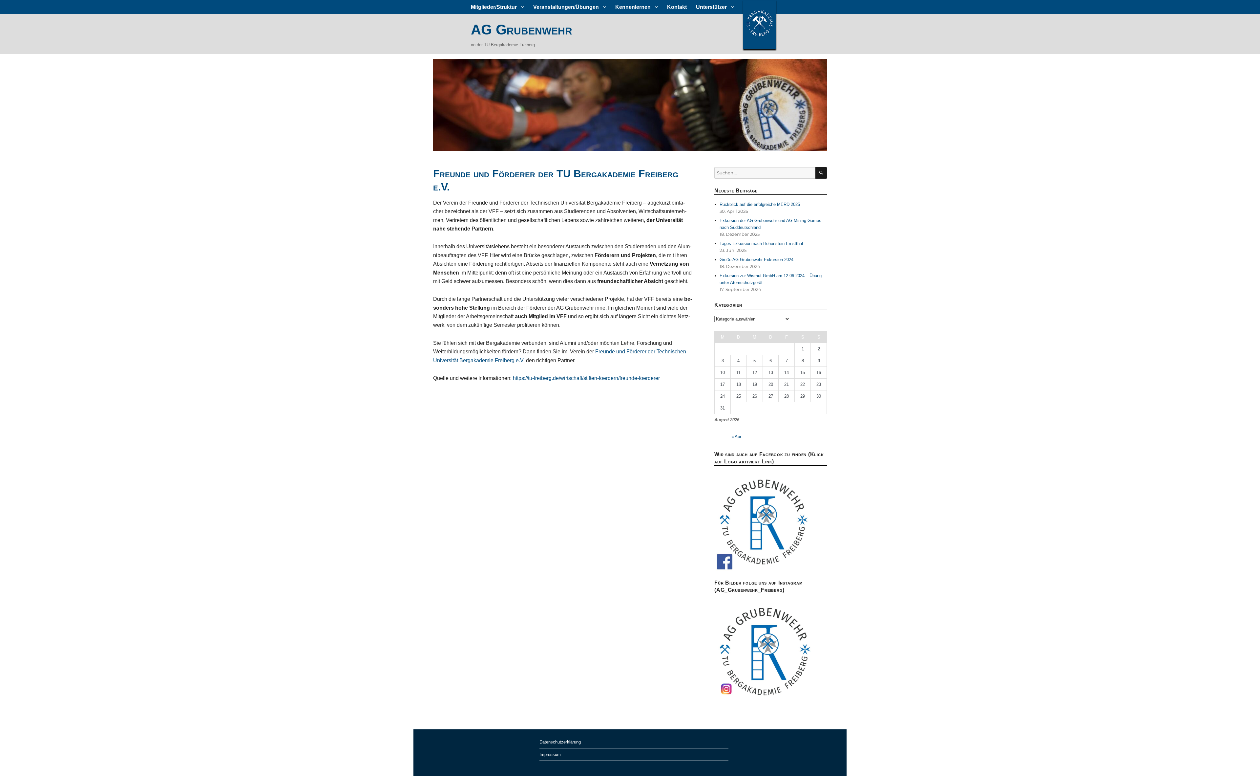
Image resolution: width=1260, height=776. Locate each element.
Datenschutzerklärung (560, 742)
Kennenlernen (633, 7)
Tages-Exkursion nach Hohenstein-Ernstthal (761, 243)
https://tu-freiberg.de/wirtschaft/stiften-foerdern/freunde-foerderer (586, 378)
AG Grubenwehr (521, 29)
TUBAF (759, 24)
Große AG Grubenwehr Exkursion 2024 (756, 259)
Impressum (550, 754)
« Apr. (736, 436)
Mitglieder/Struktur (494, 7)
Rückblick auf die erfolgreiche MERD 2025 (760, 204)
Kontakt (677, 7)
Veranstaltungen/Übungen (566, 7)
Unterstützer (711, 7)
